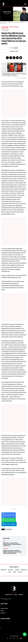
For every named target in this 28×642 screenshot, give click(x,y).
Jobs (4, 541)
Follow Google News (9, 515)
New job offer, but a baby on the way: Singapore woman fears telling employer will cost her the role (12, 544)
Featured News (4, 26)
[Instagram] (10, 638)
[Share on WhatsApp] (25, 634)
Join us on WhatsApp (9, 520)
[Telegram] (20, 57)
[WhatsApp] (14, 57)
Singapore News (5, 28)
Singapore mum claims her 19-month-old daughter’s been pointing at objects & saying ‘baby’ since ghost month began (12, 552)
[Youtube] (20, 638)
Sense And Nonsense (14, 26)
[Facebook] (7, 57)
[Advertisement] (14, 103)
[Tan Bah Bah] (11, 48)
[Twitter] (10, 57)
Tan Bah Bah (16, 48)
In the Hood (5, 548)
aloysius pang (8, 529)
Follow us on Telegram (9, 524)
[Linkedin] (17, 57)
